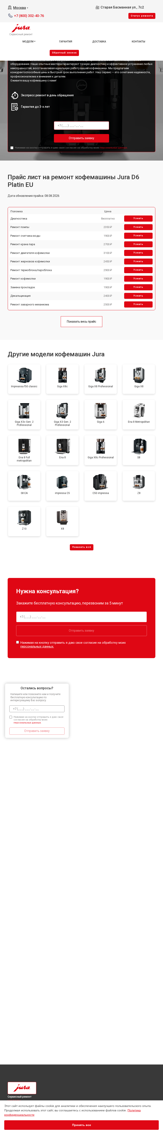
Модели (28, 41)
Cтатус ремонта (142, 15)
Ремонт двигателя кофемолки (30, 253)
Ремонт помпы (19, 227)
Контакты (138, 41)
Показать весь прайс (81, 321)
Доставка (99, 41)
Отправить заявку (81, 138)
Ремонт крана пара (22, 244)
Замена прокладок (22, 287)
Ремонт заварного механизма (29, 304)
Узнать (138, 218)
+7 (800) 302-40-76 (29, 16)
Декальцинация (20, 295)
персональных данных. (114, 147)
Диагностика (18, 218)
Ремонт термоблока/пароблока (31, 270)
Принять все (81, 1125)
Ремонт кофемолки (23, 278)
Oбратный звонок (64, 52)
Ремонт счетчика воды (25, 235)
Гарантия (65, 41)
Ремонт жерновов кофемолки (30, 261)
